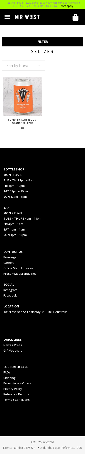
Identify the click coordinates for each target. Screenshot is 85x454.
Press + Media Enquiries (19, 273)
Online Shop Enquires (18, 268)
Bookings (9, 257)
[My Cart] (77, 17)
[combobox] (23, 66)
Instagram (10, 290)
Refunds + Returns (16, 394)
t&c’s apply (67, 6)
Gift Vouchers (12, 350)
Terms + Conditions (16, 400)
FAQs (6, 372)
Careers (9, 263)
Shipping (9, 378)
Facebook (10, 295)
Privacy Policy (12, 389)
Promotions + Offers (17, 383)
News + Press (12, 345)
